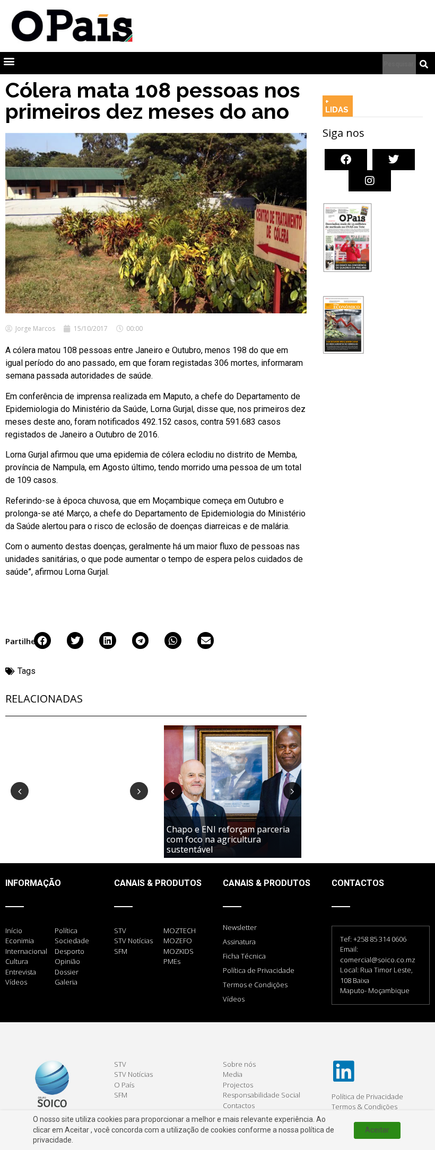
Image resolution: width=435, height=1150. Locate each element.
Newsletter (240, 927)
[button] (9, 60)
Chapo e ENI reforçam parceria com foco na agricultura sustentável (228, 839)
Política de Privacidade (258, 970)
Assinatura (239, 941)
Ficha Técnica (244, 956)
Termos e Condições (255, 984)
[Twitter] (393, 159)
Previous (20, 791)
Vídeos (234, 999)
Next (139, 791)
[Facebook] (346, 159)
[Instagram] (370, 180)
